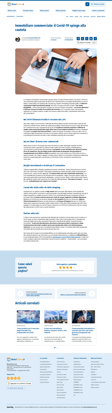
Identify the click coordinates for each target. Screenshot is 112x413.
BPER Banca (94, 369)
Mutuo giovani (60, 11)
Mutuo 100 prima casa (79, 369)
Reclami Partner (95, 387)
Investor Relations (44, 382)
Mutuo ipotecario (61, 395)
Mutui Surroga (60, 385)
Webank (93, 372)
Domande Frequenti (79, 377)
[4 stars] (71, 267)
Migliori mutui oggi (79, 11)
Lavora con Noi (43, 379)
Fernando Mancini (34, 38)
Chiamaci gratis (99, 4)
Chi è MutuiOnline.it (45, 361)
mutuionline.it (11, 16)
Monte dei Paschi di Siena (97, 364)
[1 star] (60, 267)
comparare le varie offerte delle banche (66, 237)
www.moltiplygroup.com (90, 407)
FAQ (81, 16)
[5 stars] (74, 267)
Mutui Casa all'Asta (61, 392)
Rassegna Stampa (44, 377)
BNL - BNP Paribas (95, 367)
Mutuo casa (12, 11)
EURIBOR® (76, 382)
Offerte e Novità (95, 385)
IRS (74, 395)
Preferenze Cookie (61, 377)
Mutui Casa (60, 382)
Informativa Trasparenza (63, 367)
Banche (93, 16)
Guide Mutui (77, 361)
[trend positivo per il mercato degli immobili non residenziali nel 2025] (28, 316)
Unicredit (93, 379)
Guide (76, 16)
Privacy (59, 372)
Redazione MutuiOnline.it (46, 372)
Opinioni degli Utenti (45, 367)
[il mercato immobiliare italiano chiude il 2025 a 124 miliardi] (55, 316)
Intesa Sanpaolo (95, 361)
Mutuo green (44, 11)
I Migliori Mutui (77, 364)
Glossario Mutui (77, 379)
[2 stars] (64, 267)
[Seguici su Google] (87, 42)
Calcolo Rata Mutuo (78, 372)
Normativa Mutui (61, 397)
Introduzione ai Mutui (79, 367)
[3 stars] (67, 267)
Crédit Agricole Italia (96, 377)
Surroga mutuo (28, 11)
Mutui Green (60, 387)
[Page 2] (57, 347)
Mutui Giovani (60, 390)
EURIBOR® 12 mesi (78, 392)
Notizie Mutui (43, 369)
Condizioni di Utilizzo (62, 364)
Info (67, 16)
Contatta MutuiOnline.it (46, 364)
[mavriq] (10, 407)
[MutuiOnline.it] (16, 359)
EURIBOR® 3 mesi (78, 387)
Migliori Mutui (101, 16)
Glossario (86, 16)
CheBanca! (93, 374)
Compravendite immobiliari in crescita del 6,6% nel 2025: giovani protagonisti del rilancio (83, 331)
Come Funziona (61, 361)
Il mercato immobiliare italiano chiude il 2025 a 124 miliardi (55, 330)
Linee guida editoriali (45, 374)
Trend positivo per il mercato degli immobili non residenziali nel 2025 (28, 330)
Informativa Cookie (61, 374)
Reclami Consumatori (62, 369)
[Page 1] (54, 347)
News (71, 16)
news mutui (20, 16)
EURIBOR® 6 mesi (78, 390)
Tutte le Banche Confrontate (98, 382)
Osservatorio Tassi (78, 374)
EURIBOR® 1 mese (78, 385)
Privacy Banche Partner (63, 379)
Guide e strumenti (98, 11)
